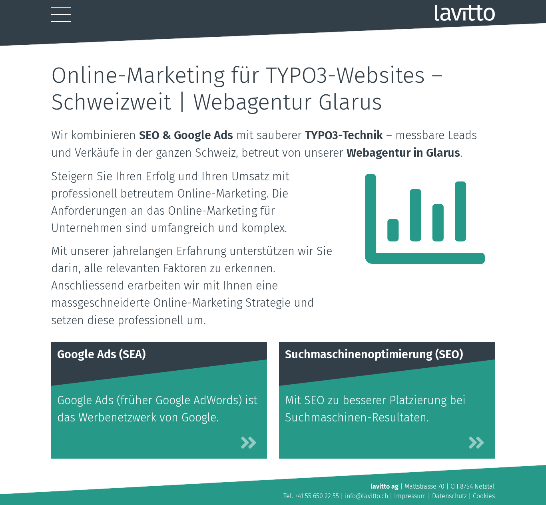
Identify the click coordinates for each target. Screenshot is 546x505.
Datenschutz (449, 496)
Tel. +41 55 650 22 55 (311, 496)
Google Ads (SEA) (101, 354)
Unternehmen (277, 44)
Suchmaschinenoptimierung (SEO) (374, 354)
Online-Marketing (187, 44)
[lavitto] (465, 13)
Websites (69, 44)
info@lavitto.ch (366, 496)
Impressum (410, 496)
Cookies (484, 496)
